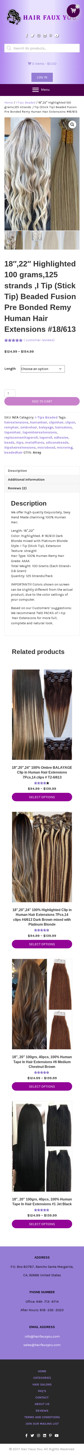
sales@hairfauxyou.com (42, 1345)
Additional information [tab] (26, 479)
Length (10, 369)
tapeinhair (12, 432)
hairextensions (16, 422)
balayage (46, 427)
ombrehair (28, 427)
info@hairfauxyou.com (42, 1336)
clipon (70, 422)
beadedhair (13, 452)
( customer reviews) (39, 340)
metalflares (34, 442)
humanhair (38, 422)
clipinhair (56, 422)
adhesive (61, 437)
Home (8, 102)
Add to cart (42, 401)
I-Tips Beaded (25, 102)
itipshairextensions (20, 447)
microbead (46, 447)
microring (65, 447)
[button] (72, 124)
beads (9, 442)
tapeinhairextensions (39, 432)
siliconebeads (57, 442)
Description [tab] (17, 471)
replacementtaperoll (21, 437)
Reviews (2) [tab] (17, 488)
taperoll (45, 437)
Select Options (42, 797)
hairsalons (63, 427)
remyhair (11, 427)
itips (19, 442)
